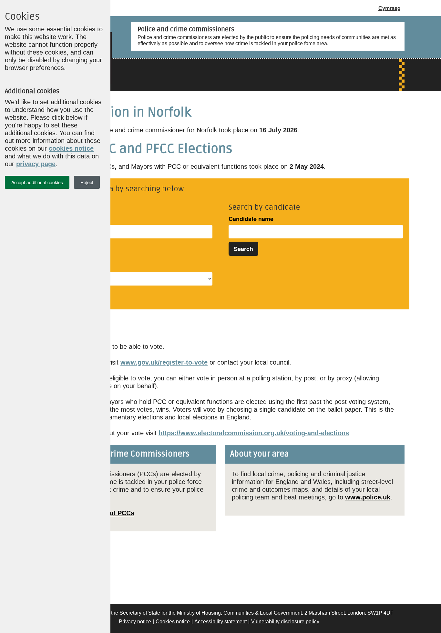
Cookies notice (173, 621)
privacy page (36, 163)
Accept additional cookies (37, 182)
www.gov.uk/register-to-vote (164, 362)
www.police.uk (367, 497)
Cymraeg (389, 8)
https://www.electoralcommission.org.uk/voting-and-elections (254, 433)
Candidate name (251, 219)
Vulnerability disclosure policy (285, 621)
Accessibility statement (220, 621)
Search (243, 249)
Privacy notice (135, 621)
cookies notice (71, 148)
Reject (86, 182)
